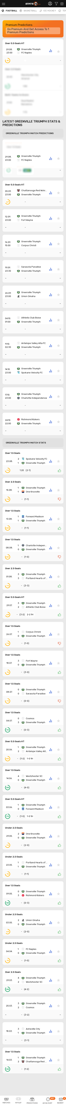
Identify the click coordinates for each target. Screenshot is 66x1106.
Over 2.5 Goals (13, 482)
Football (11, 10)
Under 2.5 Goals (14, 828)
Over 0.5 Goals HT (14, 43)
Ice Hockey (49, 10)
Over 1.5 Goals (12, 453)
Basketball (30, 10)
